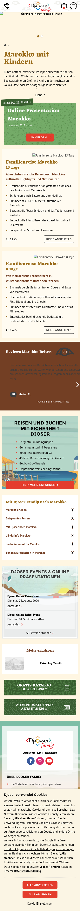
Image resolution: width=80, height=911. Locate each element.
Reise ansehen (57, 239)
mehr (13, 379)
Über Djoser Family (24, 777)
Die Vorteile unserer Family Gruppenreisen (36, 784)
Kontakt (51, 753)
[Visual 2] (41, 36)
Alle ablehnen (40, 894)
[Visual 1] (38, 36)
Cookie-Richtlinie (50, 867)
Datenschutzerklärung (27, 871)
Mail (40, 753)
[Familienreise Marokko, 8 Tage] (40, 257)
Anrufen (29, 753)
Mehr (38, 94)
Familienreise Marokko (32, 164)
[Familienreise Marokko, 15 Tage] (40, 155)
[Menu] (73, 5)
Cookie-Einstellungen (40, 903)
